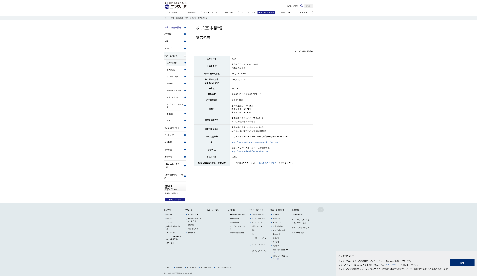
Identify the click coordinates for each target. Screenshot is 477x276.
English (309, 6)
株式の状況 (171, 70)
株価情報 (168, 142)
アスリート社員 (298, 232)
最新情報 (179, 268)
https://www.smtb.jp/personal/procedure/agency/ (255, 142)
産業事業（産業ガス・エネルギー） (195, 219)
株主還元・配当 (172, 77)
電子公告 (168, 149)
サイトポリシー (392, 265)
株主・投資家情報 (177, 18)
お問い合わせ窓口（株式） (173, 176)
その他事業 (191, 233)
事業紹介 (192, 12)
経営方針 (168, 34)
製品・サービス (211, 12)
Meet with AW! (297, 215)
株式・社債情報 (190, 18)
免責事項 (168, 157)
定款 (168, 121)
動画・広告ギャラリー (300, 227)
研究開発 (229, 12)
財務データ (169, 41)
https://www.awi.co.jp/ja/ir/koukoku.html (251, 151)
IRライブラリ (170, 48)
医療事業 (191, 225)
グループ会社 (285, 12)
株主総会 (170, 114)
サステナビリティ (248, 12)
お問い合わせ (292, 6)
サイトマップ (191, 268)
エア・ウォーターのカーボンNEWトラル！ (300, 221)
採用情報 (303, 12)
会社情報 (173, 12)
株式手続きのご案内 (174, 90)
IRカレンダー (170, 135)
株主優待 (170, 83)
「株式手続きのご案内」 (267, 163)
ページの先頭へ (321, 209)
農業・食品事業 (193, 229)
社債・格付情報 (172, 97)
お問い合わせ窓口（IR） (171, 166)
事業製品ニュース (194, 214)
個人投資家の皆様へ (172, 127)
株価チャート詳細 (175, 200)
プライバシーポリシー (223, 268)
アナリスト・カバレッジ (175, 105)
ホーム (168, 268)
